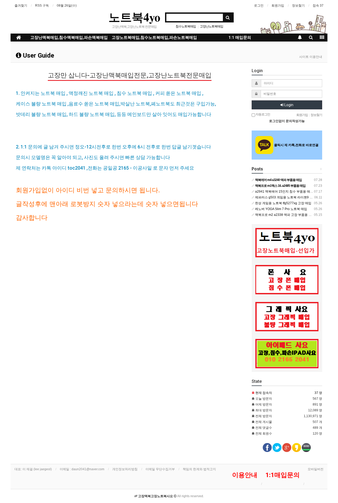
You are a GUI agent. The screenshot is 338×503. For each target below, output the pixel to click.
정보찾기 (298, 5)
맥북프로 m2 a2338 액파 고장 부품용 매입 (284, 215)
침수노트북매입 (186, 26)
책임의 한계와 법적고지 (199, 469)
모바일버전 (315, 469)
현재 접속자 (263, 393)
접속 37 (318, 5)
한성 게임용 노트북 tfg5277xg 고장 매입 (282, 203)
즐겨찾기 (21, 5)
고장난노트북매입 (211, 26)
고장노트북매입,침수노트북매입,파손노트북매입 (154, 37)
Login (288, 105)
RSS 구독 (42, 5)
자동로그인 (262, 114)
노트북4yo (134, 16)
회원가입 (277, 5)
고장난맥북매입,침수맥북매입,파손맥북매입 (69, 37)
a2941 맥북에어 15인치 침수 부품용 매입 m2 (286, 191)
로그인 (259, 5)
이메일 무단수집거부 (160, 469)
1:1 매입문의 (239, 37)
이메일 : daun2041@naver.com (82, 469)
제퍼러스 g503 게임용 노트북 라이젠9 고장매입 (288, 197)
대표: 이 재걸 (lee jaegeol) (33, 469)
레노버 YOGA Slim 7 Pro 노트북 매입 (280, 209)
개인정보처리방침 (125, 469)
